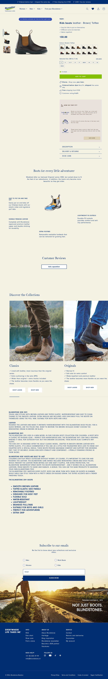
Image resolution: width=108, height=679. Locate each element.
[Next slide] (105, 344)
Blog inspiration (48, 638)
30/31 (85, 63)
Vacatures (45, 646)
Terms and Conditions (68, 675)
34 (98, 63)
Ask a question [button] (54, 267)
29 (79, 62)
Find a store (30, 641)
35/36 (63, 66)
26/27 (70, 62)
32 (90, 63)
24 (61, 62)
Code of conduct (83, 675)
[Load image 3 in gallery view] (6, 49)
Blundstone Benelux (17, 675)
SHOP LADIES (17, 390)
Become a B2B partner (50, 644)
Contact (69, 633)
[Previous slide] (12, 344)
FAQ (27, 633)
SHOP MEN (35, 390)
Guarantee (70, 638)
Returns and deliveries (75, 635)
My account (70, 641)
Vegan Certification (97, 675)
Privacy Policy (55, 675)
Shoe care (29, 638)
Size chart (29, 635)
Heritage (45, 635)
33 (93, 62)
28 (75, 62)
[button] (87, 9)
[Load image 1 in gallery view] (6, 32)
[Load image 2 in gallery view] (6, 41)
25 (65, 62)
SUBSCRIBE (54, 578)
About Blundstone (48, 633)
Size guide (92, 138)
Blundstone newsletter (50, 641)
